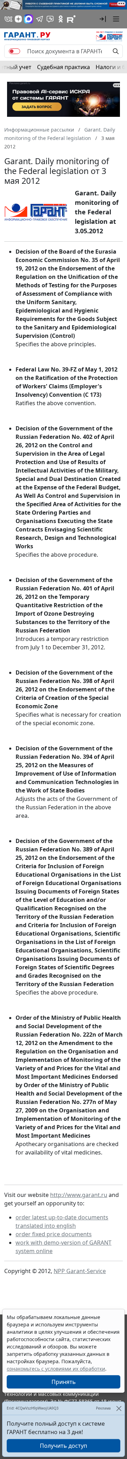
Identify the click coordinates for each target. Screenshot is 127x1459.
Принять (64, 1382)
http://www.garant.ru (78, 1195)
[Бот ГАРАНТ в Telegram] (50, 19)
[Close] (118, 1408)
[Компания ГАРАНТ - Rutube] (71, 19)
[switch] (14, 51)
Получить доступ (63, 1446)
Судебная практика (63, 67)
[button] (102, 19)
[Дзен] (18, 18)
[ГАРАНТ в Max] (28, 19)
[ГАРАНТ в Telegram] (39, 19)
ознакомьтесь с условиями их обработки (56, 1368)
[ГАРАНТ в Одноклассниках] (60, 19)
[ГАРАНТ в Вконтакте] (8, 19)
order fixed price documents (54, 1234)
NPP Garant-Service (80, 1271)
